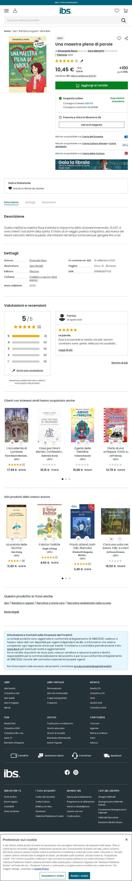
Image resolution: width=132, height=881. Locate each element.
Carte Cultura (43, 801)
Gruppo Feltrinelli (107, 796)
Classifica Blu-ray (13, 733)
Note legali (11, 612)
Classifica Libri (11, 693)
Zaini (92, 737)
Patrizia (71, 316)
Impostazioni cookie (53, 875)
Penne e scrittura (98, 733)
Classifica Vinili (98, 707)
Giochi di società (56, 733)
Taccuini (94, 723)
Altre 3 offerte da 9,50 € (83, 75)
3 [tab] (69, 479)
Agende (94, 728)
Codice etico (73, 816)
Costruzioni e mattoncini (60, 723)
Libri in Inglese (11, 702)
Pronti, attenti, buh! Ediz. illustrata (82, 546)
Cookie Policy (41, 868)
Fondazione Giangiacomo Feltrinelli (112, 811)
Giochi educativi (55, 728)
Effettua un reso (44, 806)
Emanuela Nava (67, 51)
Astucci (94, 742)
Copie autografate (57, 698)
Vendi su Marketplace (78, 806)
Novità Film (10, 723)
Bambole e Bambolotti (59, 737)
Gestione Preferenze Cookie (49, 816)
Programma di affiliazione (80, 801)
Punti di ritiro (10, 796)
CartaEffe (9, 806)
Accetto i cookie (79, 875)
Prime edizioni (54, 688)
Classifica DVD (12, 728)
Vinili (92, 698)
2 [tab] (66, 479)
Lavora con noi (74, 811)
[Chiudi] (126, 839)
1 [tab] (27, 90)
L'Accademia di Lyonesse (17, 450)
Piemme (62, 55)
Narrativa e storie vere (50, 603)
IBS (68, 75)
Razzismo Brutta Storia (110, 822)
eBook (7, 707)
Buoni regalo (11, 801)
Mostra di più (120, 362)
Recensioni (49, 202)
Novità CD (95, 688)
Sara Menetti (96, 51)
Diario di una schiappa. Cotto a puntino (115, 450)
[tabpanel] (27, 64)
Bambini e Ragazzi (14, 742)
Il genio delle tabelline (82, 450)
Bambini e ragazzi (23, 603)
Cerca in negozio (91, 125)
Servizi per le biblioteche (79, 796)
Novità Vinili (96, 702)
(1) (39, 327)
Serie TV (8, 737)
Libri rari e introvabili (57, 693)
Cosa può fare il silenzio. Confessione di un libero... (49, 450)
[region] (66, 857)
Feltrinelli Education (108, 817)
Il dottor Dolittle (49, 544)
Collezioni (52, 702)
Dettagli (30, 202)
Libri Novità (9, 688)
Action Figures (54, 742)
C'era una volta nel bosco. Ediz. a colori (116, 546)
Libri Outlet (9, 698)
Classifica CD (97, 693)
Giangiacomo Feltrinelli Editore (110, 803)
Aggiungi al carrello (94, 85)
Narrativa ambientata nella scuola (89, 603)
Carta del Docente (92, 136)
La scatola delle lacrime (16, 546)
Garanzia (41, 811)
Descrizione (11, 202)
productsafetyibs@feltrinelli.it (93, 666)
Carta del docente (45, 796)
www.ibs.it (13, 649)
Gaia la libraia (11, 811)
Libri (6, 603)
